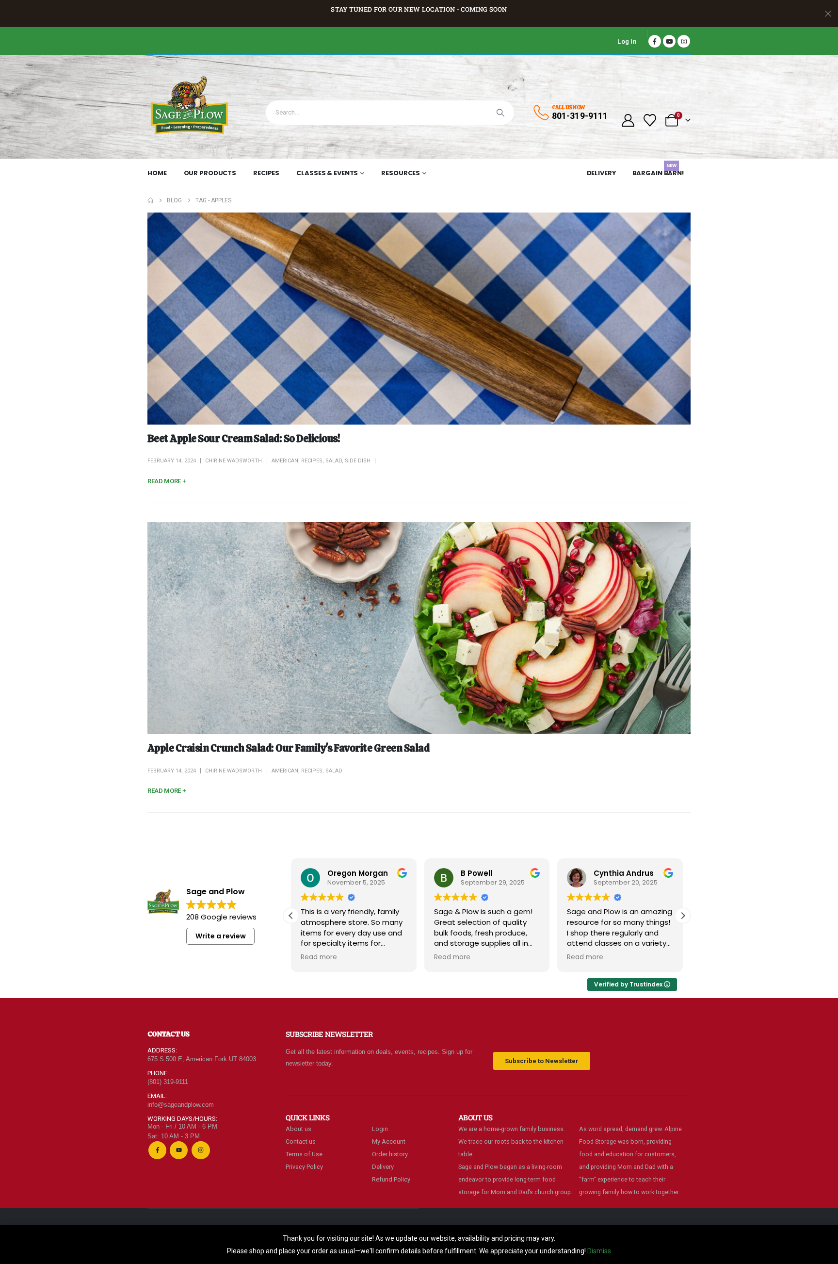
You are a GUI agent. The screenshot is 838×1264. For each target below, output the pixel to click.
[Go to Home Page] (150, 200)
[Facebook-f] (157, 1150)
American (285, 461)
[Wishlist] (650, 120)
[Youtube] (669, 41)
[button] (683, 915)
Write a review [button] (220, 936)
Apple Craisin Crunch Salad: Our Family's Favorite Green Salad (288, 748)
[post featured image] (419, 319)
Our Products (210, 173)
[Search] (500, 112)
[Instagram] (683, 41)
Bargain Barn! (658, 171)
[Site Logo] (189, 106)
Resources (400, 173)
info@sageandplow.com (180, 1104)
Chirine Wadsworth (233, 461)
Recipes (266, 173)
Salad (333, 461)
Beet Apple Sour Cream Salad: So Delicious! (243, 438)
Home (157, 173)
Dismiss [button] (599, 1251)
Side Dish (358, 461)
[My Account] (627, 120)
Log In (626, 41)
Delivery (601, 173)
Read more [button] (319, 957)
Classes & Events (327, 173)
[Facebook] (654, 41)
